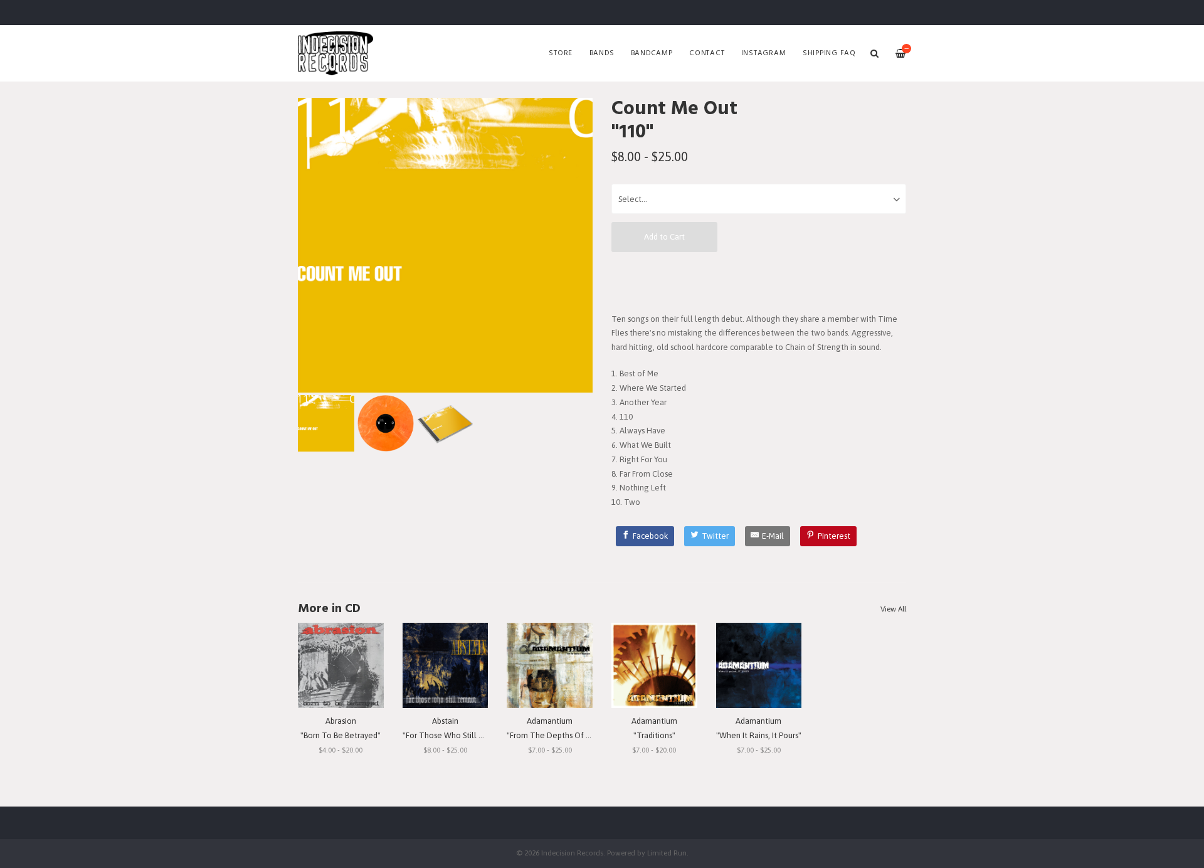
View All (893, 609)
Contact (706, 53)
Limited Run (667, 853)
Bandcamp (652, 53)
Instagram (763, 53)
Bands (602, 53)
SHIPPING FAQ (829, 53)
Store (561, 53)
